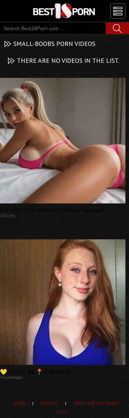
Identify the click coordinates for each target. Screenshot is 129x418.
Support (49, 403)
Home (19, 403)
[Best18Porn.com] (64, 11)
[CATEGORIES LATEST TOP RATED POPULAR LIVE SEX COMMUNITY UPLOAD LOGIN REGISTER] (117, 11)
